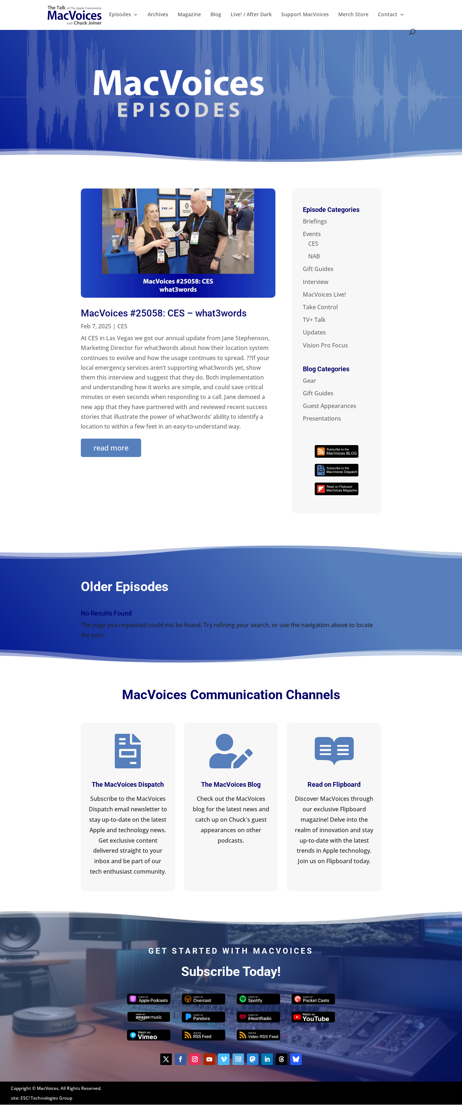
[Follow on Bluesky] (296, 1059)
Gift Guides (318, 269)
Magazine (189, 15)
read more (110, 448)
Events (312, 234)
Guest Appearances (329, 406)
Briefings (315, 221)
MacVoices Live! (324, 294)
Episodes (120, 15)
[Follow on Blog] (238, 1059)
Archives (158, 15)
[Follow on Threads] (281, 1059)
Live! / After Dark (251, 15)
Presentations (322, 418)
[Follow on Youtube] (209, 1059)
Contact (387, 15)
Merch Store (353, 15)
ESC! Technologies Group (46, 1098)
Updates (314, 332)
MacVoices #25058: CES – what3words (164, 313)
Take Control (320, 307)
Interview (315, 282)
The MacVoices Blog (231, 784)
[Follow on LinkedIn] (267, 1059)
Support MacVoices (305, 15)
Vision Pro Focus (325, 345)
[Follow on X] (166, 1059)
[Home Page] (74, 14)
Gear (309, 381)
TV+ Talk (314, 320)
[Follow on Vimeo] (224, 1059)
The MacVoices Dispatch (128, 784)
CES (122, 326)
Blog (215, 15)
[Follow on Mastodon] (252, 1059)
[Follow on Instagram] (195, 1059)
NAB (314, 256)
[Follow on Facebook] (180, 1059)
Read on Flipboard (334, 784)
